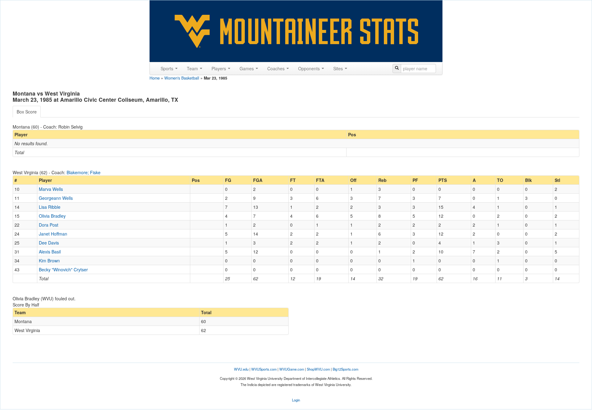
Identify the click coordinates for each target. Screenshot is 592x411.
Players (219, 68)
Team (193, 68)
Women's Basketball (181, 78)
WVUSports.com (264, 369)
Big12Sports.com (345, 369)
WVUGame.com (291, 369)
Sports (168, 68)
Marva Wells (51, 189)
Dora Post (48, 225)
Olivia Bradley (52, 216)
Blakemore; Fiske (84, 172)
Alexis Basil (50, 252)
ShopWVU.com (318, 369)
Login (296, 399)
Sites (338, 68)
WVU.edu (241, 369)
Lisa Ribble (49, 207)
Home (155, 78)
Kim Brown (49, 260)
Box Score (27, 112)
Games (247, 68)
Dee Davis (49, 243)
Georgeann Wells (56, 198)
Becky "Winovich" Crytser (63, 269)
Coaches (276, 68)
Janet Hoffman (53, 234)
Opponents (309, 68)
